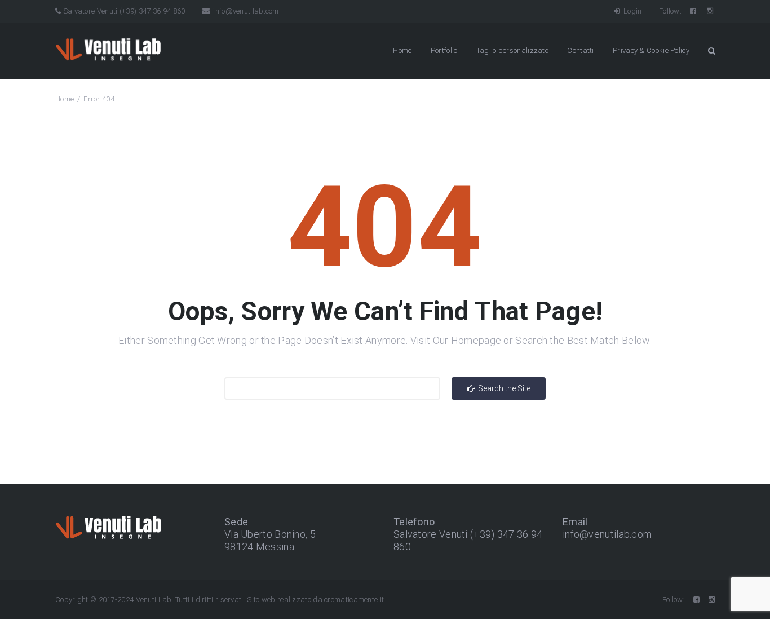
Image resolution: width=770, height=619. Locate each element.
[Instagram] (711, 11)
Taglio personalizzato (512, 50)
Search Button (711, 50)
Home (402, 50)
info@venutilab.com (245, 11)
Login (632, 11)
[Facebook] (694, 11)
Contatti (580, 50)
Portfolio (444, 50)
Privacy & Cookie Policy (651, 50)
